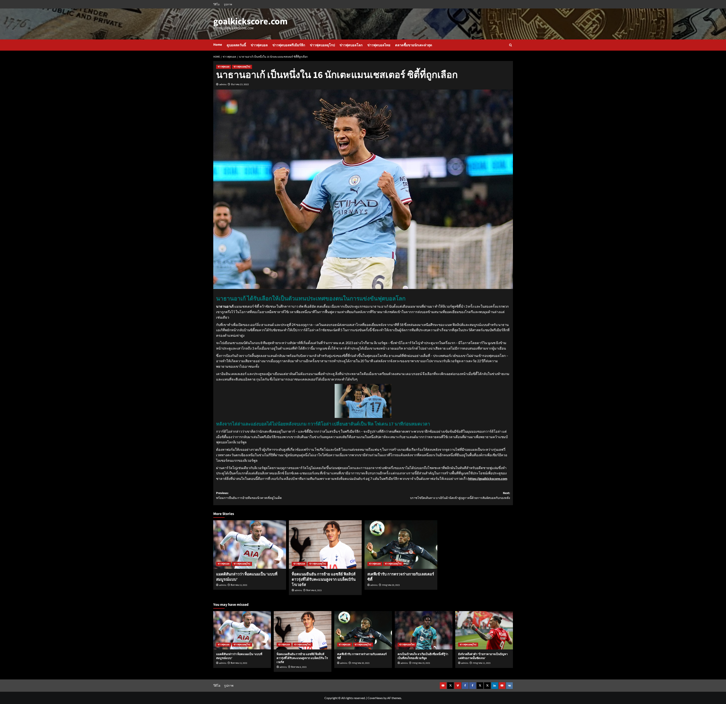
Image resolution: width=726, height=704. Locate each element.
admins (222, 84)
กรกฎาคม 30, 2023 (391, 585)
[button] (510, 45)
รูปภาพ (228, 4)
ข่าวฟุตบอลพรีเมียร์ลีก (288, 45)
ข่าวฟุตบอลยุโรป (322, 45)
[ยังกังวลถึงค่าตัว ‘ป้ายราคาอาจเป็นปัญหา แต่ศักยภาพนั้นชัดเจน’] (484, 630)
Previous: (249, 495)
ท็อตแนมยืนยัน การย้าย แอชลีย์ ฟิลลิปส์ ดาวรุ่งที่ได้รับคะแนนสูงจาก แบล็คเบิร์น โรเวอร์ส (324, 579)
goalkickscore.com (250, 21)
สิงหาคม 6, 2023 (314, 590)
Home (217, 44)
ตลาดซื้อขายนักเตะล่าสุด (413, 45)
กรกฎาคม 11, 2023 (481, 663)
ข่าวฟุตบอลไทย (378, 45)
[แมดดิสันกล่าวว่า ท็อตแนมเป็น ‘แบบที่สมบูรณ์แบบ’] (249, 544)
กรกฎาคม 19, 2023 (421, 663)
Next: (460, 495)
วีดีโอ (216, 4)
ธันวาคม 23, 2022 (240, 84)
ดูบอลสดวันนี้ (236, 45)
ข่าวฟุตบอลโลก (351, 45)
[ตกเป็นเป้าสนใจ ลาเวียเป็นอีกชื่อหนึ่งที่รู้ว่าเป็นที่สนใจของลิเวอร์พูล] (423, 630)
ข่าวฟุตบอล (259, 45)
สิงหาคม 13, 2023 (239, 585)
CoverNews (375, 698)
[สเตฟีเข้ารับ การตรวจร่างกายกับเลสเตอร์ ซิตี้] (401, 544)
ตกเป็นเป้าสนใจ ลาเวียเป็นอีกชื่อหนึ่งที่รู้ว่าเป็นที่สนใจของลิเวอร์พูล (423, 656)
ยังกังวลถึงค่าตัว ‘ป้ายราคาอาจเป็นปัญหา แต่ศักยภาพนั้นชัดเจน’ (483, 656)
